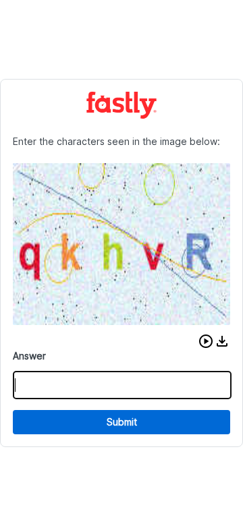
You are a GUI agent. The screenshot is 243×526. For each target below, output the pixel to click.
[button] (206, 341)
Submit (122, 422)
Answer (29, 355)
